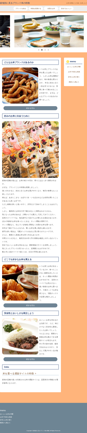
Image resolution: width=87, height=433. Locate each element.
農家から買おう (74, 82)
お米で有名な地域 (74, 72)
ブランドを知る (20, 8)
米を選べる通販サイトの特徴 (18, 373)
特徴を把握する (36, 8)
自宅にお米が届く (74, 77)
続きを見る (30, 108)
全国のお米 (51, 8)
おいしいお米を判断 (74, 67)
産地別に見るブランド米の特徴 (15, 3)
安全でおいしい (66, 8)
